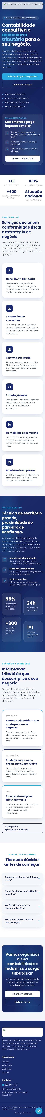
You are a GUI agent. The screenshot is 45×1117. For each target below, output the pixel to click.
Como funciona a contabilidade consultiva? (22, 892)
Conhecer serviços (22, 84)
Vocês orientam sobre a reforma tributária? (22, 906)
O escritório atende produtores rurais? (22, 878)
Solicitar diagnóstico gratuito (23, 76)
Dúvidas (5, 1072)
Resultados (7, 1065)
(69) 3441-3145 (22, 1002)
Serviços (5, 1062)
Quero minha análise (22, 158)
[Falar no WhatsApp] (39, 1110)
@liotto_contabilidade (11, 1089)
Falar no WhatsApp (22, 994)
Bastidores (6, 1069)
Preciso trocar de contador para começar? (22, 921)
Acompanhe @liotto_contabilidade (16, 828)
